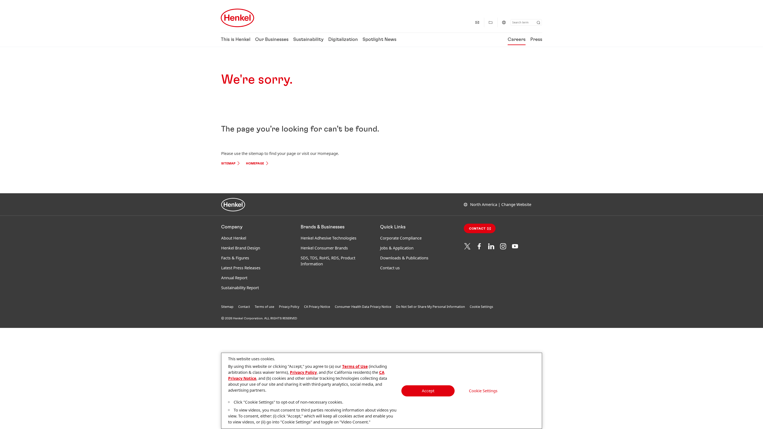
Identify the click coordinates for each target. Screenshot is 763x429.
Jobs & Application (396, 248)
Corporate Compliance (401, 238)
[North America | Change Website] (504, 22)
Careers (517, 40)
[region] (381, 391)
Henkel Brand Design (240, 248)
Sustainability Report (240, 287)
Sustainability (308, 40)
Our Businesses (272, 40)
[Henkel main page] (237, 18)
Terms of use (264, 306)
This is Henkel (235, 40)
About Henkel (233, 238)
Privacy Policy (289, 306)
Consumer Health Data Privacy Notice (363, 306)
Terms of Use (355, 366)
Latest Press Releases (240, 268)
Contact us (390, 268)
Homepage (255, 163)
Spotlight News (379, 40)
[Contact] (477, 22)
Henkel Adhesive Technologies (328, 238)
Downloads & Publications (404, 258)
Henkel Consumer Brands (324, 248)
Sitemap (228, 163)
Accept (428, 390)
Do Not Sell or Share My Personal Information (430, 306)
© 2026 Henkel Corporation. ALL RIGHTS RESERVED (259, 318)
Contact (477, 228)
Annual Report (234, 277)
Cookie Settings (481, 306)
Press (536, 40)
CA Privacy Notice (317, 306)
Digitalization (343, 40)
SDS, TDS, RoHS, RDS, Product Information (328, 261)
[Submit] (538, 22)
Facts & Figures (235, 258)
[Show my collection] (490, 22)
